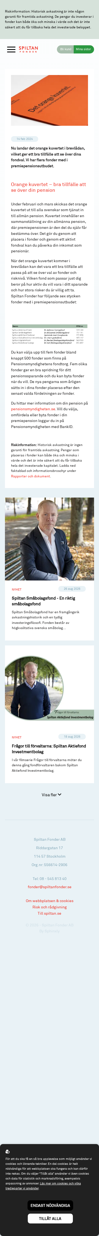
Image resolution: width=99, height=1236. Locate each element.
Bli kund (66, 49)
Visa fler (50, 794)
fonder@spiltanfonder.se (50, 886)
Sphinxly (52, 931)
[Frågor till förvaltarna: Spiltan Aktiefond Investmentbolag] (49, 714)
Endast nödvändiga (50, 1205)
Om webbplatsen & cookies (49, 900)
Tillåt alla (50, 1218)
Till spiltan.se (49, 913)
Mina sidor (83, 49)
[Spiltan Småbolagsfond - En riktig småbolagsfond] (49, 569)
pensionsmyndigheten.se (33, 409)
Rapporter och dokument (30, 476)
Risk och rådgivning (49, 907)
